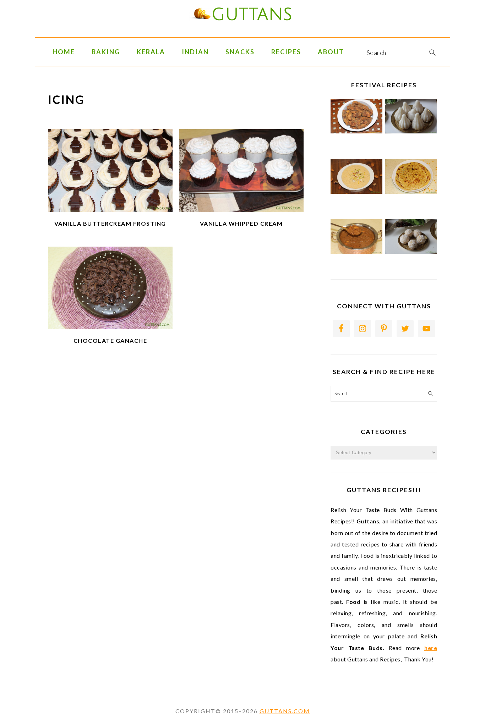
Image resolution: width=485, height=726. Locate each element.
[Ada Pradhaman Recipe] (356, 252)
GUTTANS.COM (285, 711)
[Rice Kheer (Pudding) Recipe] (356, 192)
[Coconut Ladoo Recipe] (411, 252)
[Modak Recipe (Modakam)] (411, 131)
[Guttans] (242, 31)
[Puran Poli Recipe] (411, 192)
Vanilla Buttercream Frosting (110, 223)
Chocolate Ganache (110, 340)
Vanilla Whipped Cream (241, 223)
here (430, 647)
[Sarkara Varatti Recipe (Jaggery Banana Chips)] (356, 131)
